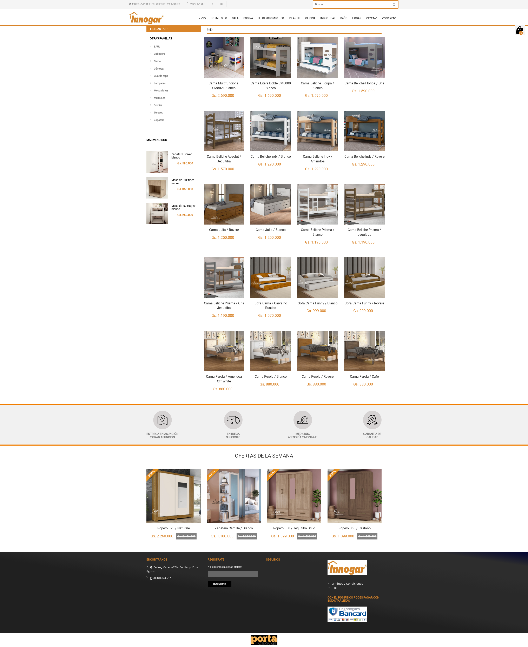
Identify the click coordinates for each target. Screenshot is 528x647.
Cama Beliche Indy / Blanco (271, 156)
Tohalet (158, 112)
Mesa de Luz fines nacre (182, 181)
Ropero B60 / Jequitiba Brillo (294, 528)
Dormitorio (219, 18)
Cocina (248, 18)
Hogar (356, 18)
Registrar (219, 583)
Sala (235, 18)
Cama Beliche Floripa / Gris (364, 83)
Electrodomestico (271, 18)
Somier (158, 105)
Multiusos (159, 97)
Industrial (327, 18)
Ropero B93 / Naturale (173, 528)
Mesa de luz (161, 90)
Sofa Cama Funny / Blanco (317, 303)
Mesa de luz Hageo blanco (183, 207)
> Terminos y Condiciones (345, 583)
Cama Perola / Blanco (271, 377)
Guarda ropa (161, 75)
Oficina (310, 18)
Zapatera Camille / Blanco (234, 528)
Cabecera (159, 53)
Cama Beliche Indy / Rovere (364, 156)
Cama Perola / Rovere (318, 377)
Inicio (202, 18)
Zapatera (159, 120)
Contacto (389, 18)
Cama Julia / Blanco (271, 230)
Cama (157, 61)
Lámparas (160, 83)
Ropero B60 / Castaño (354, 528)
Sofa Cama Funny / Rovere (364, 303)
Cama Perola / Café (364, 377)
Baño (343, 18)
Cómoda (159, 68)
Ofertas (371, 18)
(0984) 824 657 (162, 578)
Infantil (294, 18)
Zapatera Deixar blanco (181, 156)
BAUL (157, 46)
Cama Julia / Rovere (224, 230)
